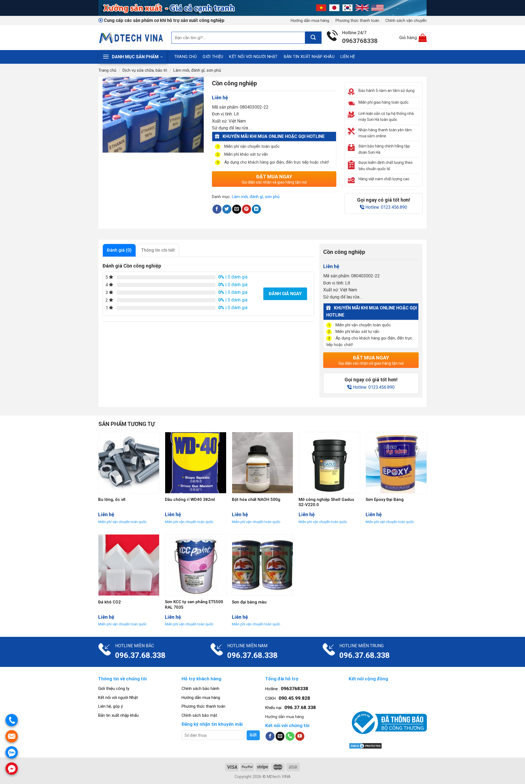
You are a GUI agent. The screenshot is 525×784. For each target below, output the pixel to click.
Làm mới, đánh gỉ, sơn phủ (197, 70)
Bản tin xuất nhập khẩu (118, 715)
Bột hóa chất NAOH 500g (256, 499)
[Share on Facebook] (216, 209)
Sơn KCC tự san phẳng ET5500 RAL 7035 (194, 604)
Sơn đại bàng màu (249, 602)
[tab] (119, 250)
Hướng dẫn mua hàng (310, 20)
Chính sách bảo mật (199, 715)
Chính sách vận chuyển (406, 20)
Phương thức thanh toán (357, 20)
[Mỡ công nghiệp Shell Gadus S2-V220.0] (329, 462)
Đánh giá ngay (285, 293)
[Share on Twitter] (226, 209)
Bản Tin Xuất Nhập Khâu (309, 56)
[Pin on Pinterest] (246, 209)
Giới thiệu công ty (113, 688)
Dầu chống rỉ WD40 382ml (190, 499)
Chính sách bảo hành (200, 688)
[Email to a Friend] (236, 209)
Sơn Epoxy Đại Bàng (385, 499)
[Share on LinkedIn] (256, 209)
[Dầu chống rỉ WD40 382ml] (195, 462)
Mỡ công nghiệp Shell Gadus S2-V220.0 (326, 502)
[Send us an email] (280, 736)
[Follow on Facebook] (270, 736)
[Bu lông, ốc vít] (128, 462)
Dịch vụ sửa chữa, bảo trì (144, 70)
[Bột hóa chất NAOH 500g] (262, 462)
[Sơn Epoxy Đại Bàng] (396, 462)
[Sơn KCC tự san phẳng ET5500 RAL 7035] (195, 565)
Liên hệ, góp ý (110, 706)
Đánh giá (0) (119, 250)
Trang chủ (185, 56)
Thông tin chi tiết (158, 250)
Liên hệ (347, 56)
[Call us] (289, 736)
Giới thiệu (213, 56)
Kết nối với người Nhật (253, 56)
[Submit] (313, 37)
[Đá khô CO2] (128, 565)
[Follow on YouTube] (299, 736)
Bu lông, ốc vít (112, 499)
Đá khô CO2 (109, 602)
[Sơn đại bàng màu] (262, 565)
